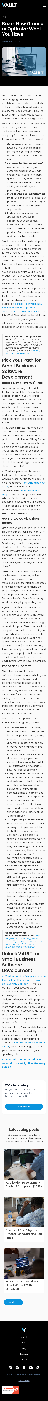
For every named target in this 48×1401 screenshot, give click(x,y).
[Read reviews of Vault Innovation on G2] (10, 1389)
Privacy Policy (24, 1381)
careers (24, 1359)
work (24, 1342)
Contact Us (24, 1106)
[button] (44, 5)
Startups (24, 1354)
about (24, 1337)
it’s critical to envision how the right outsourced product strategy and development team (22, 307)
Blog (24, 1348)
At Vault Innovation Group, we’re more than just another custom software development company (24, 980)
